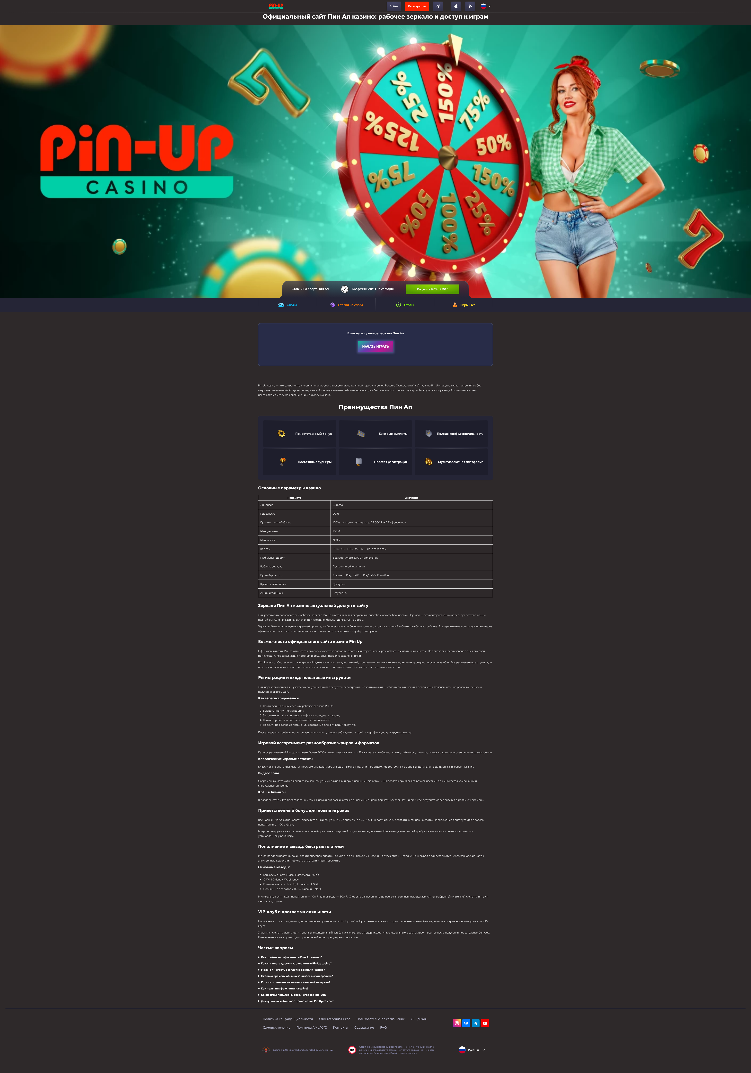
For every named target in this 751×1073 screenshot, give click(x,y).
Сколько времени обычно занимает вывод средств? (297, 976)
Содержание (364, 1027)
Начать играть (375, 346)
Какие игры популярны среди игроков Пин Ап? (293, 994)
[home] (276, 6)
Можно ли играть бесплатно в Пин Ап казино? (293, 969)
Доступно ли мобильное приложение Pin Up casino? (297, 1001)
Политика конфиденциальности (288, 1019)
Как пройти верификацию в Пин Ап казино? (291, 957)
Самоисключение (276, 1027)
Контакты (340, 1027)
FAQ (383, 1027)
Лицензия (419, 1019)
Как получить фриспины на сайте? (284, 988)
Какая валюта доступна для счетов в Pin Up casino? (296, 963)
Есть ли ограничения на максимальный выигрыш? (295, 982)
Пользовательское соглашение (381, 1019)
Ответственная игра (334, 1019)
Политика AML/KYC (311, 1027)
